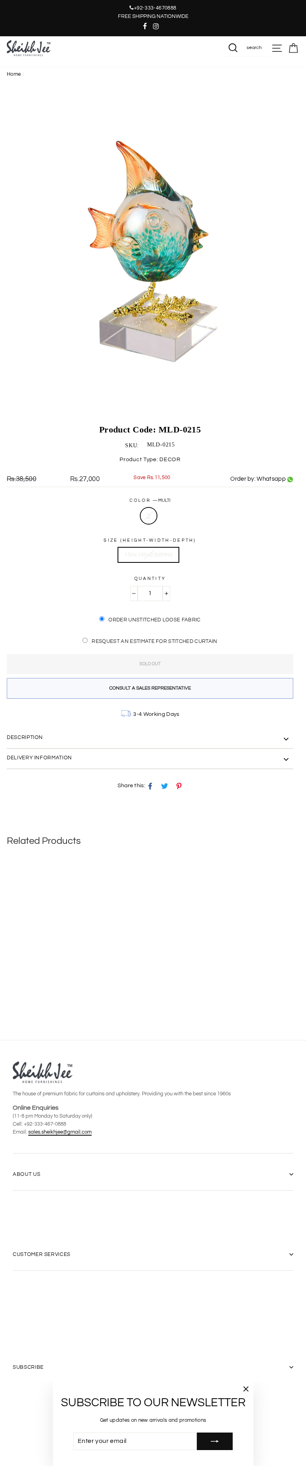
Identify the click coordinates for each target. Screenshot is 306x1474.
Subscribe (28, 1367)
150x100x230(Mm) (148, 555)
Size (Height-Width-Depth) (150, 540)
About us (26, 1174)
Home (14, 74)
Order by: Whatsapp (258, 479)
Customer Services (42, 1254)
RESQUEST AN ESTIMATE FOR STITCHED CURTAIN (154, 641)
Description (25, 737)
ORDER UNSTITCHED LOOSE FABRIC (154, 620)
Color (150, 500)
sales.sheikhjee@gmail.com (60, 1132)
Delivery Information (39, 758)
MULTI (149, 516)
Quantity (150, 578)
